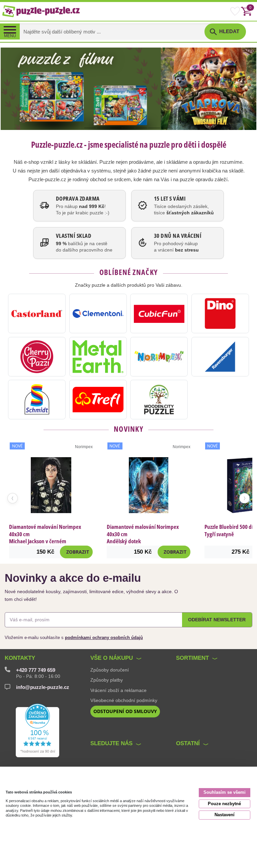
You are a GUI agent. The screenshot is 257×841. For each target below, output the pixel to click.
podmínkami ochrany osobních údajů (104, 637)
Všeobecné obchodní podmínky (123, 700)
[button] (225, 31)
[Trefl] (98, 399)
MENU (10, 35)
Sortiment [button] (192, 658)
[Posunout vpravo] (244, 498)
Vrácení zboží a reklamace (118, 690)
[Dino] (220, 313)
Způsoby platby (106, 680)
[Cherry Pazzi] (37, 356)
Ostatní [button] (188, 743)
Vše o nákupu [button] (111, 658)
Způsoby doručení (109, 670)
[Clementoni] (98, 313)
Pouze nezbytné (224, 803)
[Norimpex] (159, 356)
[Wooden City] (159, 399)
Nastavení (225, 814)
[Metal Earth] (98, 356)
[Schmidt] (37, 399)
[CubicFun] (159, 313)
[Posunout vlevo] (12, 498)
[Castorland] (37, 313)
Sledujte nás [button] (111, 743)
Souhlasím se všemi (224, 792)
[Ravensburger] (220, 356)
